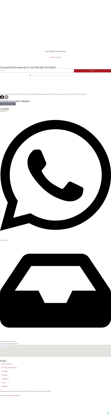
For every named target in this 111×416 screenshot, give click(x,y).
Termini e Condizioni (5, 410)
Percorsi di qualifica (7, 364)
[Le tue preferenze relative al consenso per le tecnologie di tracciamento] (108, 413)
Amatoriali (4, 375)
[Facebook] (2, 97)
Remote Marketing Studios (12, 395)
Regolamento (5, 378)
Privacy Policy (4, 402)
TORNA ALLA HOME (55, 57)
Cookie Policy (3, 406)
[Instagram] (6, 97)
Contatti (4, 382)
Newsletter (5, 386)
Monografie (5, 371)
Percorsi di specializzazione (9, 367)
